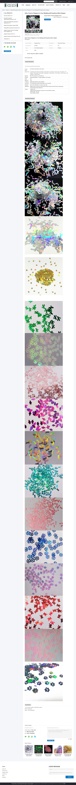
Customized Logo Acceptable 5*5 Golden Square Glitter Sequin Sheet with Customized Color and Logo (67, 755)
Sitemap (4, 777)
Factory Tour (4, 770)
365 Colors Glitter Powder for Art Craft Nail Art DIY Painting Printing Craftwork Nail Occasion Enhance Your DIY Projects (58, 755)
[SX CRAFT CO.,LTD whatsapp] (8, 47)
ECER (64, 783)
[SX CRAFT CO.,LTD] (11, 5)
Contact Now (47, 19)
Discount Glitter (7, 15)
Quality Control (5, 772)
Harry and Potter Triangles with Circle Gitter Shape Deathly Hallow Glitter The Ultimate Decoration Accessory (38, 755)
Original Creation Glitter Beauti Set (11, 36)
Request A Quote (62, 1)
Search (56, 1)
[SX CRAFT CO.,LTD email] (5, 47)
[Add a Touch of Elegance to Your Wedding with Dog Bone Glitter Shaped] (33, 22)
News (3, 775)
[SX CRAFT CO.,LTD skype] (14, 47)
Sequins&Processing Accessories (11, 27)
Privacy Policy (14, 783)
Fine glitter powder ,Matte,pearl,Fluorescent (9, 19)
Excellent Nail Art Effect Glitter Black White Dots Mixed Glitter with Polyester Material (28, 755)
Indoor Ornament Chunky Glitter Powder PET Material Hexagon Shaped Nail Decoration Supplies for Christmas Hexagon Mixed (48, 755)
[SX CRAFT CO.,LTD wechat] (11, 47)
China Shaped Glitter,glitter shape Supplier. (25, 783)
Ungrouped (6, 38)
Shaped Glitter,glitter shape (9, 25)
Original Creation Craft (8, 33)
